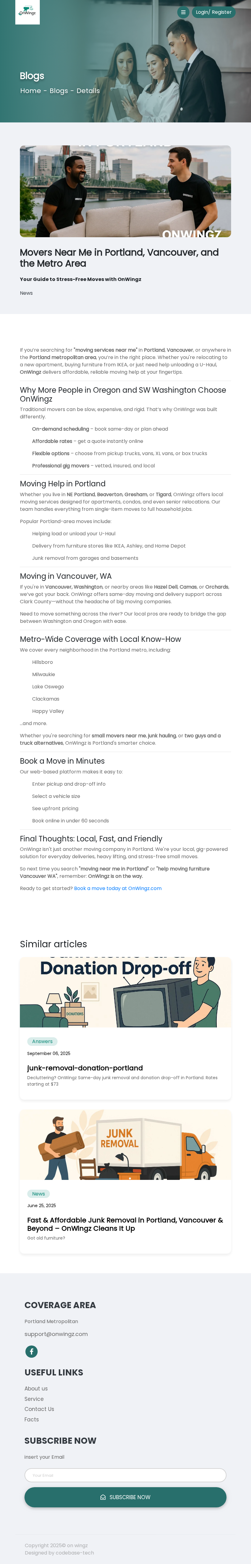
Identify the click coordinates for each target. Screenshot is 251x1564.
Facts (31, 1419)
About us (36, 1388)
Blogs (59, 90)
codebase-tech (75, 1552)
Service (34, 1399)
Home (30, 90)
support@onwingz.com (56, 1334)
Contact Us (39, 1409)
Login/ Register (214, 12)
